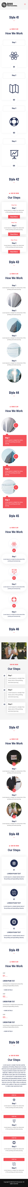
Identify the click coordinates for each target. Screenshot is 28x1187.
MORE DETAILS (8, 990)
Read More (14, 217)
